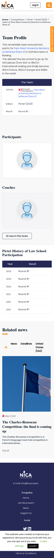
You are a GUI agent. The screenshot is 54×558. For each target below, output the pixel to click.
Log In (35, 5)
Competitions (18, 19)
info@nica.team (30, 483)
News (14, 343)
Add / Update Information (52, 39)
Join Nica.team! (26, 502)
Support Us (26, 513)
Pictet (30, 19)
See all (5, 450)
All (5, 347)
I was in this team (18, 235)
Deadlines (26, 343)
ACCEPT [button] (33, 546)
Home (5, 19)
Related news (14, 329)
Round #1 (23, 271)
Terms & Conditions (26, 553)
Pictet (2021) (41, 19)
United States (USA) (39, 347)
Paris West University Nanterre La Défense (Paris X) (31, 93)
